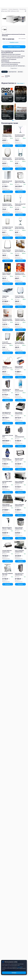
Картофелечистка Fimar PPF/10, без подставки (6, 413)
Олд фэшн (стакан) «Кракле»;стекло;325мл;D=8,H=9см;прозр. (20, 319)
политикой (20, 967)
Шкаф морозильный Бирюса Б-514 (7, 181)
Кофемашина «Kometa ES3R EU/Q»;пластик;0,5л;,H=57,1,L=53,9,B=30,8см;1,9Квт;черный (7, 436)
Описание (4, 71)
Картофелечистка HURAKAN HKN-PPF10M (6, 390)
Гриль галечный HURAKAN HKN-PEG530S (19, 367)
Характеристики (12, 71)
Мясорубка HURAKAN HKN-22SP (7, 574)
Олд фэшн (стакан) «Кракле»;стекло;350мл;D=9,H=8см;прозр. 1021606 (7, 204)
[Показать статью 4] (15, 120)
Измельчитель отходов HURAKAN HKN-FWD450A (6, 459)
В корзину (7, 145)
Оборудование (4, 9)
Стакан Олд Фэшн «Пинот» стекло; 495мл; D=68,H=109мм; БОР (7, 273)
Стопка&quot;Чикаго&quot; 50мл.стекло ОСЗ (7, 227)
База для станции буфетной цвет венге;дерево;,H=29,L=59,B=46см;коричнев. (20, 459)
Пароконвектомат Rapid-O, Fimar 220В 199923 (20, 181)
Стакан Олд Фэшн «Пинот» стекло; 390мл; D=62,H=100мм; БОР (7, 250)
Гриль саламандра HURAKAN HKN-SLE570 (19, 505)
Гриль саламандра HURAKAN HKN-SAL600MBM (19, 551)
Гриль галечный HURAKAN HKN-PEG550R (19, 528)
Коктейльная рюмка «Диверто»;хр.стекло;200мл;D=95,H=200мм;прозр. (7, 319)
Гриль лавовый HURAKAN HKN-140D (7, 505)
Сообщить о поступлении (14, 46)
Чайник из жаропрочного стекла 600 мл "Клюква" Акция (7, 367)
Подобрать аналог (14, 42)
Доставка (20, 71)
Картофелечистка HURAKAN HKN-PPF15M (19, 574)
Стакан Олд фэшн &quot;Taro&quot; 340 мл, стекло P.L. (20, 250)
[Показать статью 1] (12, 120)
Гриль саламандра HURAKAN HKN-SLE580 (19, 482)
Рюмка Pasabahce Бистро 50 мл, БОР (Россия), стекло (19, 227)
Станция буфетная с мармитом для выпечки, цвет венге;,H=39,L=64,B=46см (7, 551)
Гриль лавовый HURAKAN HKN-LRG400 (19, 413)
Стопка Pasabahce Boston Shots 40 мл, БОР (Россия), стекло (20, 158)
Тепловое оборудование (13, 9)
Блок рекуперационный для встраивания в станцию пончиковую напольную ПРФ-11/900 (20, 436)
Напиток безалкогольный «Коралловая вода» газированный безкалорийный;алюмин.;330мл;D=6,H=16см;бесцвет (20, 390)
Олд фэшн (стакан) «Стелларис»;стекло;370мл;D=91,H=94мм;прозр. (7, 135)
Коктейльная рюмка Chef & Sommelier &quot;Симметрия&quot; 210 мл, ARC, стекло (20, 135)
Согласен (14, 972)
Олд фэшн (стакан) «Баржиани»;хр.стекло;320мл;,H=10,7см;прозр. (20, 273)
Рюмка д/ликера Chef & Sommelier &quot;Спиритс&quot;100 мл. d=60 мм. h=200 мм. (20, 204)
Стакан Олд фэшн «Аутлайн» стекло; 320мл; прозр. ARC (19, 296)
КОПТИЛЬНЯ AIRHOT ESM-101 (7, 482)
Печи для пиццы (23, 9)
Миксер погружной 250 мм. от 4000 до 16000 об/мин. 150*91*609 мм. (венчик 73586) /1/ (7, 528)
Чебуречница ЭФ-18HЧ (5, 296)
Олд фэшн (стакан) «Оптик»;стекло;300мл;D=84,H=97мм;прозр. (7, 158)
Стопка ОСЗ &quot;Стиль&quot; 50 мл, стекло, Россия (7, 342)
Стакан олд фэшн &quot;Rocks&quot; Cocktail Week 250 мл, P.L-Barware (20, 342)
